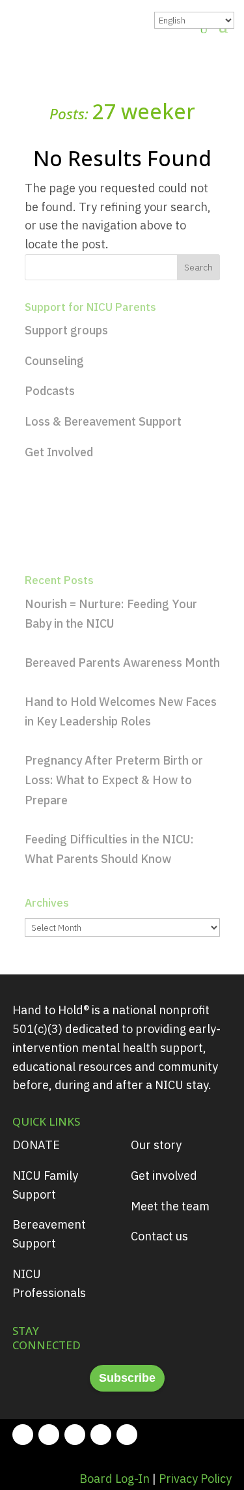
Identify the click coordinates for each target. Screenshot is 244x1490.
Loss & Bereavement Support (103, 421)
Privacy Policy (195, 1478)
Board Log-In (114, 1478)
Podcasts (50, 390)
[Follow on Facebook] (22, 1434)
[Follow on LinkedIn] (74, 1434)
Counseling (54, 360)
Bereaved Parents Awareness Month (122, 662)
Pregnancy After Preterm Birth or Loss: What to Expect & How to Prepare (114, 780)
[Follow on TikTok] (126, 1434)
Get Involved (59, 452)
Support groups (66, 330)
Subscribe (127, 1377)
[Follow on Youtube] (100, 1434)
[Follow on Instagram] (48, 1434)
